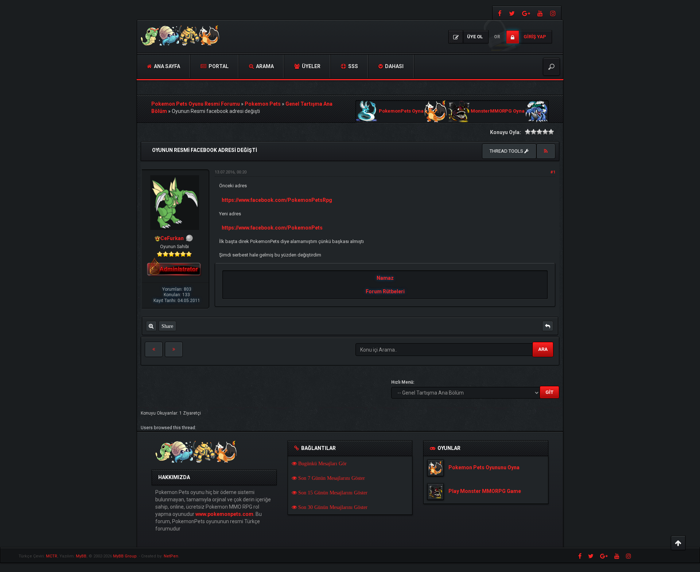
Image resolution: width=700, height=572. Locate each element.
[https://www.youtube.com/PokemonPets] (540, 13)
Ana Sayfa (166, 66)
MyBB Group (125, 556)
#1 (553, 172)
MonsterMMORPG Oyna (498, 111)
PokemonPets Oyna (401, 111)
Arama (264, 66)
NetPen (171, 556)
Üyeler (310, 66)
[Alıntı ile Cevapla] (547, 326)
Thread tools (507, 151)
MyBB (81, 556)
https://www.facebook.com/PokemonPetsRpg (277, 200)
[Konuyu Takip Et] (545, 151)
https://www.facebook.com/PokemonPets (272, 228)
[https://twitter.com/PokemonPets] (511, 13)
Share (167, 326)
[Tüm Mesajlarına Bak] (151, 326)
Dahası (394, 66)
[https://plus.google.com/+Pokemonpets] (526, 13)
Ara (543, 349)
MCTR (51, 556)
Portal (218, 66)
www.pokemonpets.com (224, 514)
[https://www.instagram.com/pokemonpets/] (554, 13)
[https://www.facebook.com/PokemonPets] (499, 13)
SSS (352, 66)
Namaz (385, 278)
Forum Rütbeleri (385, 291)
